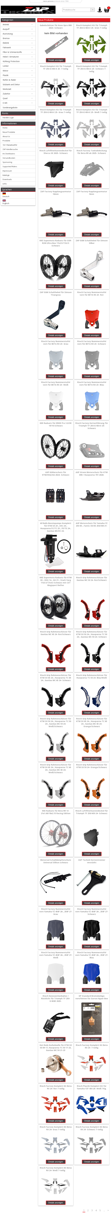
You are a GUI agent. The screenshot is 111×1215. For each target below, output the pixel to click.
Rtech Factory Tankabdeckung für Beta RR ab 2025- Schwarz (92, 151)
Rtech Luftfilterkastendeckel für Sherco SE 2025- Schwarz (56, 151)
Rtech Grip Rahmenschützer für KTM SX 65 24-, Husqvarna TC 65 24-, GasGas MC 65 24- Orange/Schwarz (91, 722)
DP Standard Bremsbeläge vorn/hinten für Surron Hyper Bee (91, 997)
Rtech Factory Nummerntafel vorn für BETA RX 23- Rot (91, 293)
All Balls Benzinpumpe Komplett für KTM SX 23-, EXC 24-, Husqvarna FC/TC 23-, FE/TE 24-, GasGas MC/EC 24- (55, 527)
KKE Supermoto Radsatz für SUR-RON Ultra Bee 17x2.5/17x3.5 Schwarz (56, 243)
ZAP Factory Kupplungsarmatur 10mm (55, 192)
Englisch (6, 203)
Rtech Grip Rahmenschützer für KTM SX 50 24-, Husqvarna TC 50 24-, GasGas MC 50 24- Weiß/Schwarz (55, 722)
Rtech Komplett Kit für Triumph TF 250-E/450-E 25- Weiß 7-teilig (91, 111)
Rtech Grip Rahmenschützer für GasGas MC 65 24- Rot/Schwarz (55, 633)
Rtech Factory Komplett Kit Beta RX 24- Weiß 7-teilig (56, 1169)
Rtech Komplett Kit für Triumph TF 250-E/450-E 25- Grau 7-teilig (55, 111)
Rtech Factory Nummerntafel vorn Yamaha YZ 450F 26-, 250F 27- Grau (55, 911)
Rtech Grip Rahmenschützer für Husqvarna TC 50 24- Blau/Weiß (91, 676)
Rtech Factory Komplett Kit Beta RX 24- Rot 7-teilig (56, 1087)
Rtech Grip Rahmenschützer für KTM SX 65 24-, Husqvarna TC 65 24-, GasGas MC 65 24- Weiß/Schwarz (55, 768)
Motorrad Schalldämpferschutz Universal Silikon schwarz (55, 861)
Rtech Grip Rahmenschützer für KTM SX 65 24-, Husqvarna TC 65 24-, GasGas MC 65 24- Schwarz (55, 678)
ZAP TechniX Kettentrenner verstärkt (91, 861)
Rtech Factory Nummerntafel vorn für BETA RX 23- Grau (55, 342)
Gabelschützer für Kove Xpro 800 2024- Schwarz (56, 26)
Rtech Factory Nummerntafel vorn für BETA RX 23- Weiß (55, 383)
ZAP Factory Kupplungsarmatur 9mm (91, 192)
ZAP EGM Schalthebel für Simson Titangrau (56, 293)
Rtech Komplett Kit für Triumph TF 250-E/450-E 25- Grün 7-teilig (91, 26)
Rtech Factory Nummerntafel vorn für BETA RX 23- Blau (91, 383)
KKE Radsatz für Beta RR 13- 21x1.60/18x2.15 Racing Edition (55, 812)
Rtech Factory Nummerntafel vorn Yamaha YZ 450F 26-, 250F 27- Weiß (55, 955)
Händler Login (8, 117)
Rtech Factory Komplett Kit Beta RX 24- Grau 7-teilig (56, 1128)
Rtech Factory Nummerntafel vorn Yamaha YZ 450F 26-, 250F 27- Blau (91, 955)
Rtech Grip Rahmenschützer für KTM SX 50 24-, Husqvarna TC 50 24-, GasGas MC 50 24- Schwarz (91, 634)
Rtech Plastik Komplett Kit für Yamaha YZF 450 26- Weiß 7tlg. (92, 1087)
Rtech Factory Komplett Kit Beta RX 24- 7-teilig (92, 1046)
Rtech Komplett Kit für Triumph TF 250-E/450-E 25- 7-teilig (55, 67)
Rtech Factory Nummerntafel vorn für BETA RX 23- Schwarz (91, 342)
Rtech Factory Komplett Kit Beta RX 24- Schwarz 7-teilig (92, 1128)
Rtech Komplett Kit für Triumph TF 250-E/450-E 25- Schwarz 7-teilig (91, 69)
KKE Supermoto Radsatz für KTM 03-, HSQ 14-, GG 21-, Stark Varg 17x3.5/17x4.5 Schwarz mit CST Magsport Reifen (56, 581)
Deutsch (6, 196)
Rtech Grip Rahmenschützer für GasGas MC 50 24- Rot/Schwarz (91, 578)
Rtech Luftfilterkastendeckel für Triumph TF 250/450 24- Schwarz (92, 812)
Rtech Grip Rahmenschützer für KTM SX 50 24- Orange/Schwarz (91, 766)
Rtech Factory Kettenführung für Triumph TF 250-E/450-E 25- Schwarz (91, 426)
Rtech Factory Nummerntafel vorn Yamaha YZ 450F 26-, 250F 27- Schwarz (91, 911)
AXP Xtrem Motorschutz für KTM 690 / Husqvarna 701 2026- (92, 473)
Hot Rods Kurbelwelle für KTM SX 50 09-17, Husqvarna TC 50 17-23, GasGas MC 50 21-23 (56, 1048)
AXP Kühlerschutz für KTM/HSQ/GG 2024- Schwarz (55, 473)
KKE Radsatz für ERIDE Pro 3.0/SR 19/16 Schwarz (55, 424)
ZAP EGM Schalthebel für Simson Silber (92, 241)
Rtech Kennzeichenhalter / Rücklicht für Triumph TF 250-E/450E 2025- (55, 998)
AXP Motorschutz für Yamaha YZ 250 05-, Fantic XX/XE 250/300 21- (91, 524)
